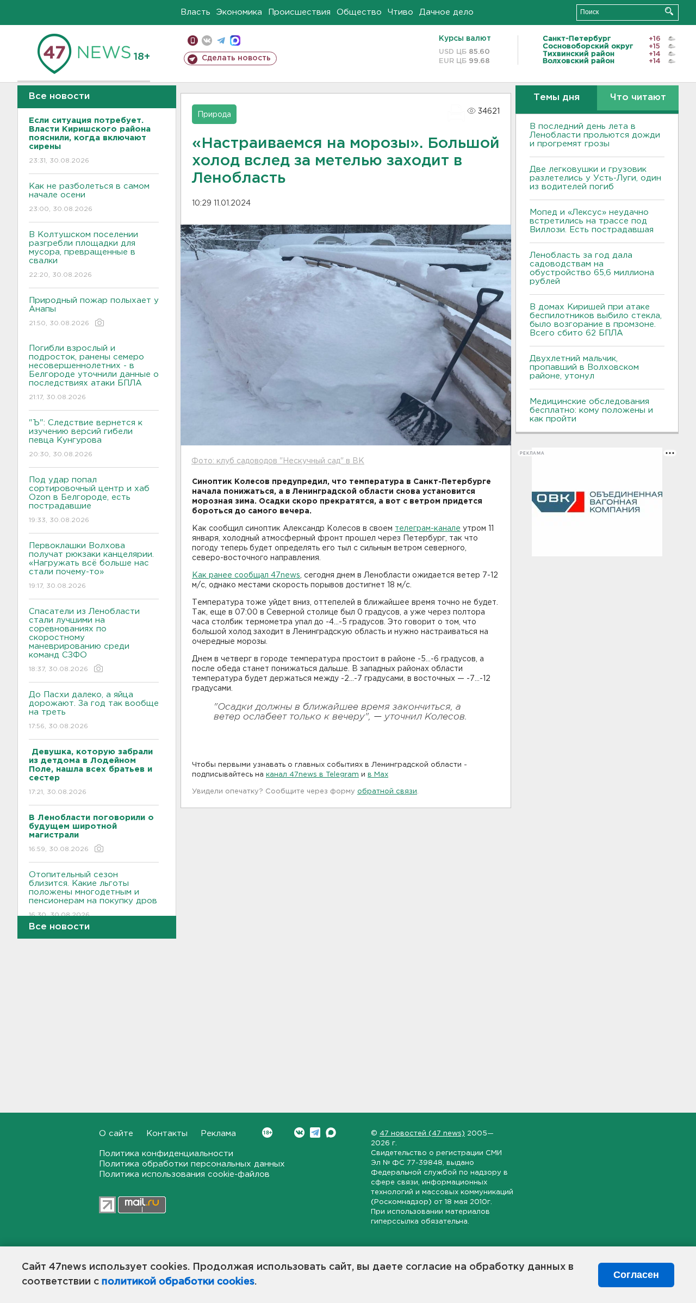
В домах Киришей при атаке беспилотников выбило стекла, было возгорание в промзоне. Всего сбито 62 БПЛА (596, 320)
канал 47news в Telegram (312, 775)
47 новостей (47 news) (422, 1134)
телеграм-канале (428, 528)
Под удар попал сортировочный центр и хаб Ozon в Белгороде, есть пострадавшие (89, 499)
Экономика (239, 12)
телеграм (221, 40)
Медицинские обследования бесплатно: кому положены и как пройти (591, 410)
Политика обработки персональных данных (192, 1164)
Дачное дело (446, 12)
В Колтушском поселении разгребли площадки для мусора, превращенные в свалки (83, 254)
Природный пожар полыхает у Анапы (94, 311)
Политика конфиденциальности (166, 1153)
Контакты (167, 1133)
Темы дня (556, 98)
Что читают (638, 98)
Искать (669, 11)
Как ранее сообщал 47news (246, 575)
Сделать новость (236, 58)
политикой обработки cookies (178, 1281)
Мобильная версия (193, 40)
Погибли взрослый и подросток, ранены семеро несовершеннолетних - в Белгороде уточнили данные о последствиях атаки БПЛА (94, 372)
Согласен (636, 1274)
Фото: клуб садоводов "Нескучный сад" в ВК (277, 461)
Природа (214, 114)
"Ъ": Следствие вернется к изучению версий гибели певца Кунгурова (85, 438)
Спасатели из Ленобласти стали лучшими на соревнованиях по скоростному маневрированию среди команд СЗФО (84, 640)
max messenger (235, 40)
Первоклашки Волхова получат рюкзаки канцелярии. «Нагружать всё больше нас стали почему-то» (91, 565)
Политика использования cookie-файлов (184, 1174)
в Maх (378, 775)
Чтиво (400, 12)
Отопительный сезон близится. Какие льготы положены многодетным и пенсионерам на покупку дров (93, 894)
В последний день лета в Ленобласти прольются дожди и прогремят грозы (595, 135)
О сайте (116, 1133)
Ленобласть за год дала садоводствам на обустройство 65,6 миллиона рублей (592, 268)
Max (331, 1132)
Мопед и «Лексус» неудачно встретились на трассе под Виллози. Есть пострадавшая (592, 221)
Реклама (218, 1133)
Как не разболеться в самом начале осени (89, 197)
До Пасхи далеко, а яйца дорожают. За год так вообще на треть (94, 710)
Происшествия (299, 12)
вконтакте (207, 40)
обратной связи (387, 792)
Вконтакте (299, 1132)
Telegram (315, 1132)
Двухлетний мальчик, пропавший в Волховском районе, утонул (584, 367)
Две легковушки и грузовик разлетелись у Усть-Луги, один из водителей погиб (595, 178)
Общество (359, 12)
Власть (195, 12)
